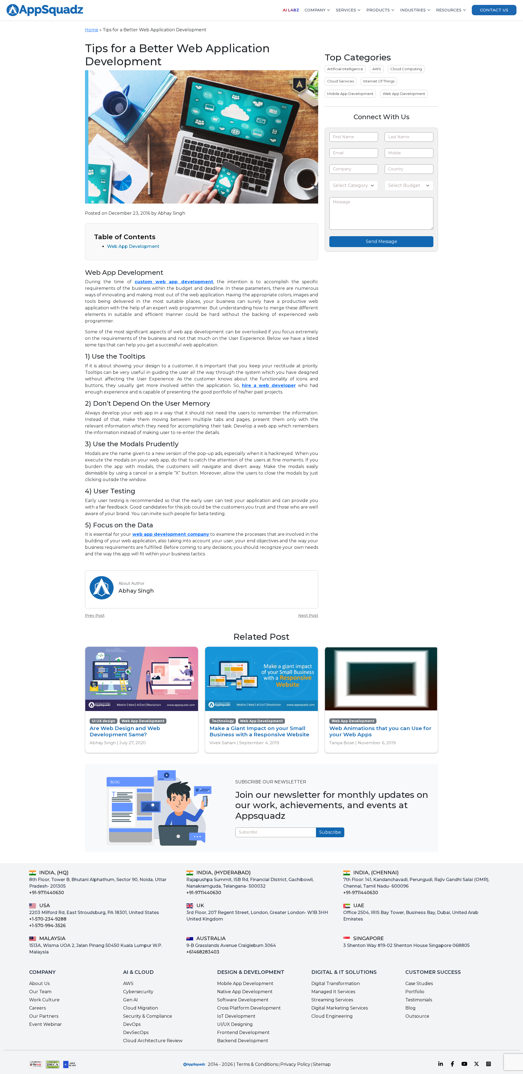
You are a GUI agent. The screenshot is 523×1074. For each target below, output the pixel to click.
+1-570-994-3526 (47, 925)
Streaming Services (332, 999)
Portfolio (414, 991)
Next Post (308, 615)
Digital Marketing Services (339, 1008)
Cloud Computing (406, 69)
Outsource (417, 1016)
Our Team (40, 991)
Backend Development (242, 1040)
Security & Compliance (147, 1016)
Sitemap (322, 1064)
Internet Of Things (378, 81)
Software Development (243, 999)
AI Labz (291, 10)
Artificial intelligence (345, 69)
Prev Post (95, 615)
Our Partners (43, 1016)
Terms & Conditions (257, 1064)
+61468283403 (202, 952)
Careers (37, 1008)
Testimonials (418, 999)
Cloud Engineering (332, 1016)
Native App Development (245, 991)
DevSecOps (135, 1032)
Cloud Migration (140, 1008)
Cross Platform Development (249, 1008)
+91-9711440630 (46, 892)
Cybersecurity (138, 991)
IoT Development (236, 1016)
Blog (410, 1008)
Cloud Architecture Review (153, 1040)
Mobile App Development (350, 93)
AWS (376, 69)
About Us (39, 983)
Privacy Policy (295, 1064)
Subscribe (330, 832)
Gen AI (130, 999)
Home (91, 29)
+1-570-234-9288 (47, 919)
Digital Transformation (335, 983)
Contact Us (494, 10)
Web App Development (133, 246)
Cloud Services (340, 81)
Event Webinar (45, 1024)
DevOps (132, 1024)
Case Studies (419, 983)
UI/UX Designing (235, 1024)
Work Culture (44, 999)
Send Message (381, 241)
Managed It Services (333, 991)
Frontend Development (243, 1032)
